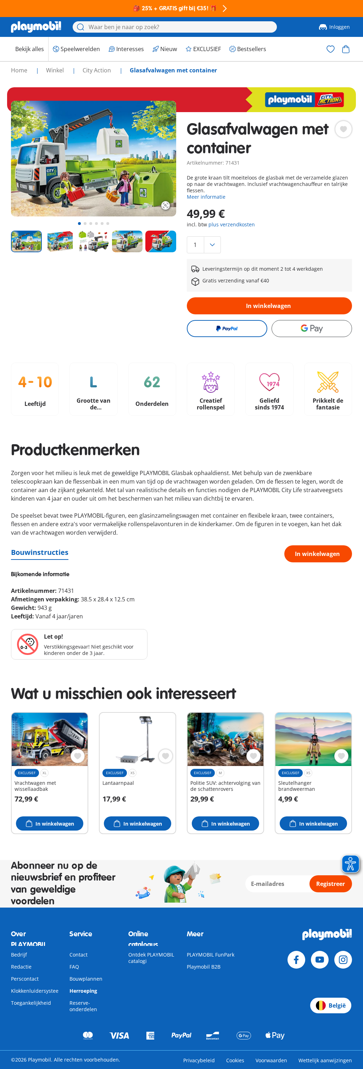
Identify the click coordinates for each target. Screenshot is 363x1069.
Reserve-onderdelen (83, 1006)
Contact (78, 954)
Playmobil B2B (203, 966)
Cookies (235, 1060)
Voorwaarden (271, 1060)
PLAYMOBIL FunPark (210, 954)
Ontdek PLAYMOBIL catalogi (151, 957)
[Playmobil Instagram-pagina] (343, 960)
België (337, 1005)
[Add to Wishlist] (343, 129)
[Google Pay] (312, 328)
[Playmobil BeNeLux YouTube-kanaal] (320, 960)
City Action (97, 70)
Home (20, 70)
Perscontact (25, 978)
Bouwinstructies (39, 552)
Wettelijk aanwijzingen (325, 1060)
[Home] (36, 27)
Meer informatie (206, 196)
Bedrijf (19, 954)
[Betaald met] (227, 328)
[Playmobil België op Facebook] (296, 960)
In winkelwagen (268, 306)
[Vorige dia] (29, 158)
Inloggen (339, 26)
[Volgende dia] (158, 158)
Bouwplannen (85, 978)
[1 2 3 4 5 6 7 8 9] (269, 244)
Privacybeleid (199, 1060)
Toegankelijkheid (31, 1002)
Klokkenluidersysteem (37, 990)
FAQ (74, 966)
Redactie (21, 966)
